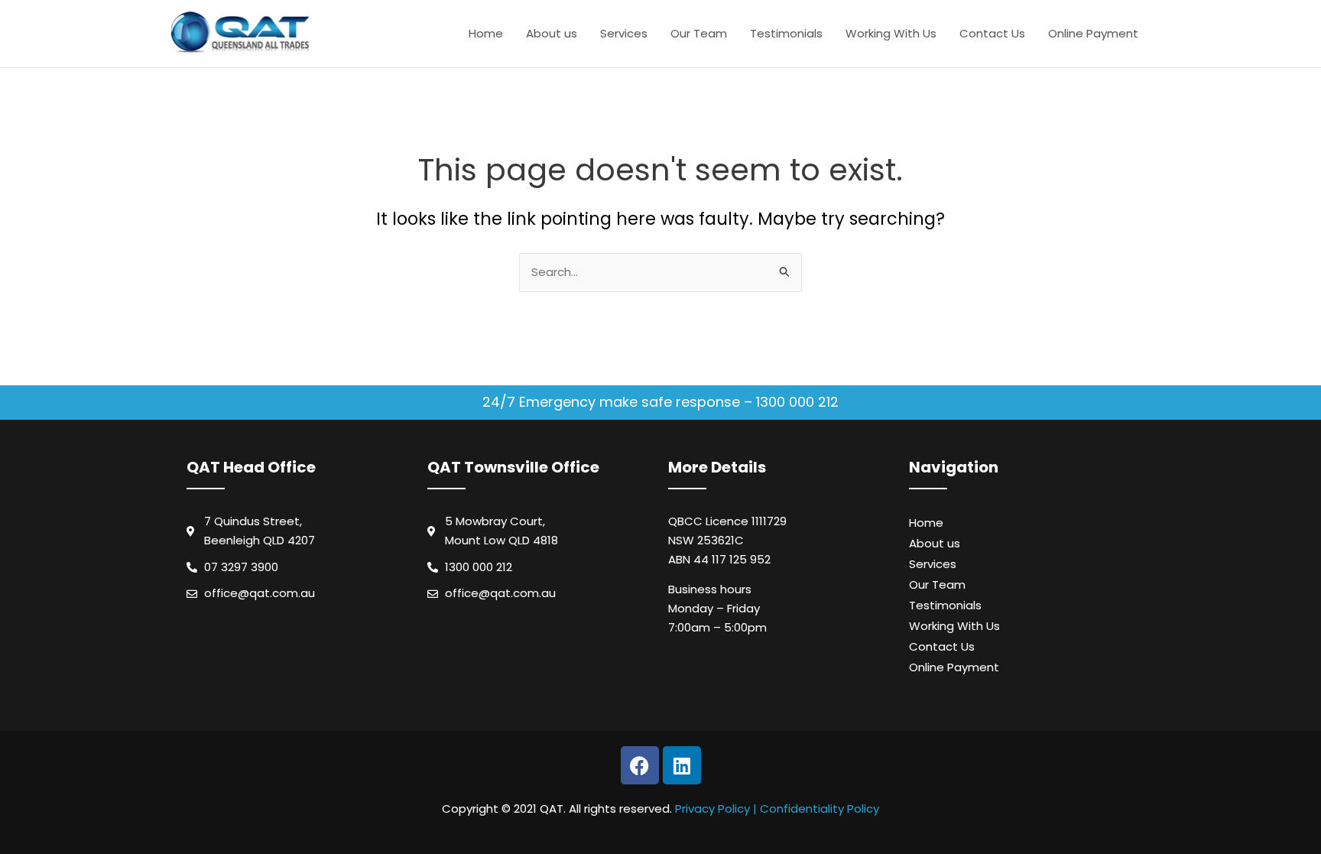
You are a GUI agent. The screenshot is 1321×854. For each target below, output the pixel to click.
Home (486, 33)
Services (624, 33)
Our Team (698, 33)
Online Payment (1093, 33)
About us (551, 33)
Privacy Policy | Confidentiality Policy (777, 808)
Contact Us (992, 33)
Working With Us (891, 33)
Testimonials (786, 33)
